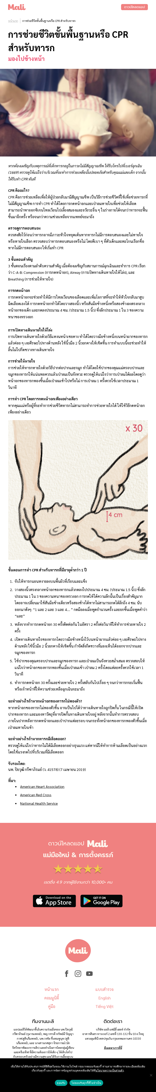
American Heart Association (42, 786)
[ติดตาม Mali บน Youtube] (89, 976)
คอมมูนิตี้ (51, 997)
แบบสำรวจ (104, 989)
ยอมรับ (61, 1082)
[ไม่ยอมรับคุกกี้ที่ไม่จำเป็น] (151, 1075)
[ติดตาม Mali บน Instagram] (78, 976)
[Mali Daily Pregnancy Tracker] (64, 7)
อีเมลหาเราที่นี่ (113, 1048)
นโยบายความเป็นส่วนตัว (109, 1070)
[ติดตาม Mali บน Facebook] (66, 976)
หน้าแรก (13, 21)
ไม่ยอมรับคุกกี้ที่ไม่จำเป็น (86, 1082)
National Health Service (39, 803)
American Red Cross (35, 794)
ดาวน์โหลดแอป (134, 7)
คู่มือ (51, 1006)
